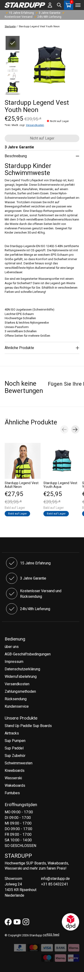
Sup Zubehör (15, 756)
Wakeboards (15, 785)
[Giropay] (73, 959)
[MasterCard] (33, 949)
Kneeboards (14, 770)
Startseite (10, 26)
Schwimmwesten (18, 763)
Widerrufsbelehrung (21, 676)
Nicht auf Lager (42, 138)
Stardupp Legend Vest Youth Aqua (60, 485)
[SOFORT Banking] (73, 949)
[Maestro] (47, 959)
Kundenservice (17, 706)
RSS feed (53, 934)
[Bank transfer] (60, 949)
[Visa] (47, 949)
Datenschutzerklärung (22, 669)
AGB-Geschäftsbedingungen (28, 654)
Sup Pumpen (15, 741)
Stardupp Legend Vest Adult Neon (21, 485)
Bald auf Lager (17, 514)
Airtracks (12, 733)
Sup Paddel (14, 748)
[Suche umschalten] (59, 5)
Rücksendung (16, 699)
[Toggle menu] (78, 5)
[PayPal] (20, 949)
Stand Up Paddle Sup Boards (28, 726)
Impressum (14, 661)
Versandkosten (35, 125)
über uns (12, 647)
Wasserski (13, 778)
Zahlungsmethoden (20, 691)
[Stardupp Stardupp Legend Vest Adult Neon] (23, 461)
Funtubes (12, 793)
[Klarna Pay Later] (60, 959)
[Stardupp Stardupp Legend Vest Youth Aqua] (61, 461)
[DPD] (70, 929)
